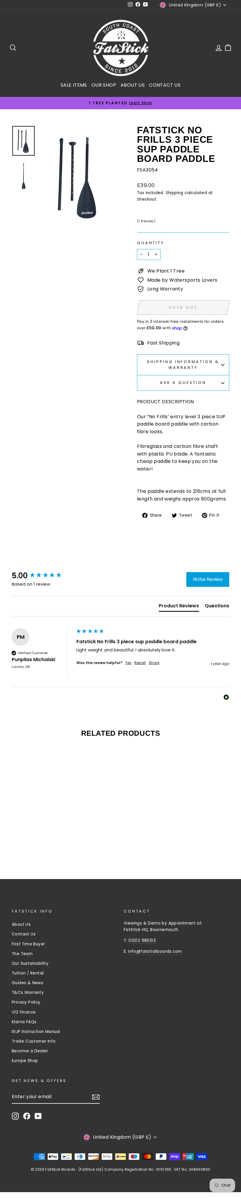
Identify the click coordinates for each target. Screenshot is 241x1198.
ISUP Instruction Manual (36, 1031)
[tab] (179, 607)
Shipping (174, 193)
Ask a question (183, 382)
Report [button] (140, 663)
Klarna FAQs (24, 1022)
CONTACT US (164, 85)
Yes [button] (128, 663)
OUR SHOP (103, 85)
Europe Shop (25, 1060)
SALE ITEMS (74, 85)
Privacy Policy (26, 1002)
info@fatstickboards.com (155, 951)
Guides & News (27, 983)
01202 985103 (142, 940)
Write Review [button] (208, 579)
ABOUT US (132, 85)
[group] (42, 575)
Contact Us (24, 934)
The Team (22, 954)
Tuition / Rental (27, 973)
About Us (21, 924)
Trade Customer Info (34, 1041)
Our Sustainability (30, 963)
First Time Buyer (28, 944)
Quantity (150, 242)
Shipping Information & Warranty (183, 364)
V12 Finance (24, 1012)
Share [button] (154, 663)
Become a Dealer (30, 1051)
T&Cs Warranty (28, 992)
